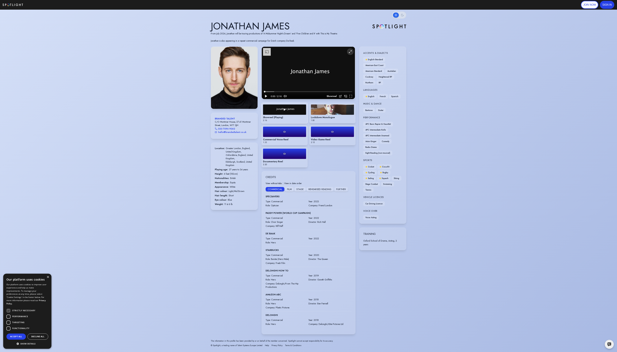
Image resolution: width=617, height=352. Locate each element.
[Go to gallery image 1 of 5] (231, 100)
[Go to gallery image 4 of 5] (236, 100)
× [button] (48, 277)
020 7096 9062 (226, 128)
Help (267, 345)
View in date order (293, 183)
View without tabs (274, 183)
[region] (308, 73)
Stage (300, 189)
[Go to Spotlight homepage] (12, 5)
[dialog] (27, 311)
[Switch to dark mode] (399, 15)
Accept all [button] (16, 336)
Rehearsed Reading (319, 189)
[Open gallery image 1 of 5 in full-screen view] (234, 78)
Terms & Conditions (293, 345)
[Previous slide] (216, 81)
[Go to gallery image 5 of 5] (238, 100)
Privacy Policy (277, 345)
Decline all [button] (37, 336)
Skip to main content (35, 5)
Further (341, 189)
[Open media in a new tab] (340, 96)
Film (289, 189)
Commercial (275, 189)
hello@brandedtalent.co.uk (232, 132)
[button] (607, 5)
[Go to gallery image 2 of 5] (233, 100)
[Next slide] (252, 81)
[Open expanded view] (252, 51)
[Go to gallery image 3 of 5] (235, 100)
